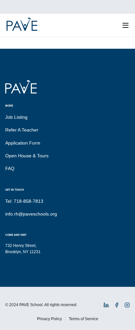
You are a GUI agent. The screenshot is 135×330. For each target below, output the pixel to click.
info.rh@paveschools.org (31, 214)
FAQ (9, 168)
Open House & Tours (26, 155)
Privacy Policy (49, 319)
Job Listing (16, 117)
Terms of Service (83, 319)
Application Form (22, 143)
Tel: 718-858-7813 (24, 201)
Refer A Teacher (21, 129)
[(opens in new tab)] (106, 306)
